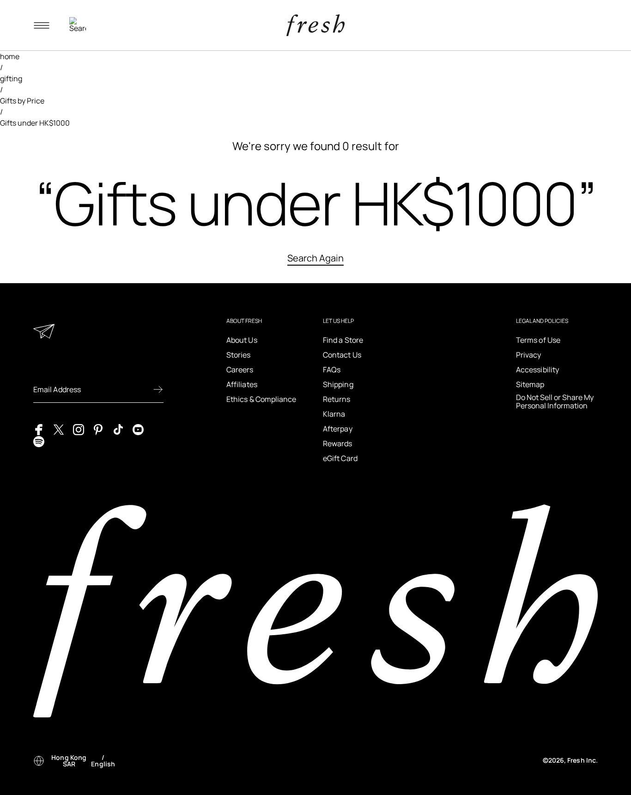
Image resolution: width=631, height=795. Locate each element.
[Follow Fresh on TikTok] (118, 429)
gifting (11, 78)
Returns (337, 399)
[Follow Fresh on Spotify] (38, 441)
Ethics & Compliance (261, 399)
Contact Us (342, 355)
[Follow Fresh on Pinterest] (98, 429)
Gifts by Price (22, 101)
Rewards (337, 443)
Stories (238, 355)
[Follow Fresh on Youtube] (138, 429)
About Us (241, 340)
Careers (240, 369)
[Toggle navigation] (41, 25)
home (9, 56)
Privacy (528, 355)
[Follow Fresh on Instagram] (78, 429)
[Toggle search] (77, 25)
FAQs (331, 369)
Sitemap (530, 384)
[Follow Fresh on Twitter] (58, 429)
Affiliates (241, 384)
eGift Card (340, 458)
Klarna (334, 414)
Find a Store (343, 340)
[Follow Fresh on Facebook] (38, 429)
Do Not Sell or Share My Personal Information (555, 402)
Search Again (315, 258)
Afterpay (337, 429)
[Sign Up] (158, 389)
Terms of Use (538, 340)
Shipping (338, 384)
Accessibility (537, 369)
